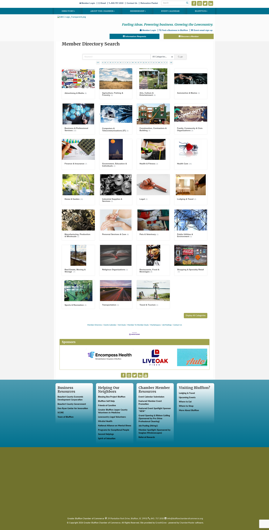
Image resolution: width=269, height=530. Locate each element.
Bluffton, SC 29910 (128, 519)
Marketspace (155, 325)
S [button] (148, 62)
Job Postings (167, 325)
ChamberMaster (187, 523)
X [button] (161, 62)
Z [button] (166, 62)
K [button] (127, 62)
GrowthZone (161, 523)
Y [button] (164, 62)
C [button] (107, 62)
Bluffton (200, 11)
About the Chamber (101, 11)
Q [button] (143, 62)
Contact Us (177, 325)
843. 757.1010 (157, 519)
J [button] (125, 62)
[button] (195, 315)
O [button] (138, 62)
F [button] (115, 62)
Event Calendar (170, 11)
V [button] (156, 62)
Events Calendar (110, 325)
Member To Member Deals (138, 325)
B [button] (105, 62)
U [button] (153, 62)
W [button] (159, 62)
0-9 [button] (98, 62)
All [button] (171, 62)
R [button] (146, 62)
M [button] (132, 62)
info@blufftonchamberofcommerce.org (185, 519)
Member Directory (94, 325)
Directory (68, 11)
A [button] (102, 62)
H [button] (120, 62)
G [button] (117, 62)
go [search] (181, 57)
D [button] (110, 62)
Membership (137, 11)
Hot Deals (122, 325)
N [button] (135, 62)
